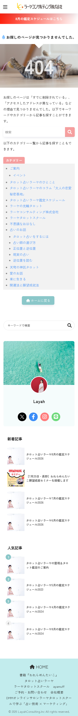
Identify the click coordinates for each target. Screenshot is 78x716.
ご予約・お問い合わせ (31, 692)
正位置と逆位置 (24, 248)
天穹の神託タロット (24, 267)
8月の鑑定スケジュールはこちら (39, 18)
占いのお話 (18, 229)
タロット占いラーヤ (39, 680)
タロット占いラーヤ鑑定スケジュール (37, 200)
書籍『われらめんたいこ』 (39, 675)
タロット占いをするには (31, 236)
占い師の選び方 (24, 242)
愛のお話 (16, 273)
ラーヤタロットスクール (28, 217)
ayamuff (58, 686)
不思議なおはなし (23, 223)
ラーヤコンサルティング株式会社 (34, 212)
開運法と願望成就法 (24, 285)
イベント (19, 175)
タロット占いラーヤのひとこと (32, 182)
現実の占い (21, 254)
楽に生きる (18, 279)
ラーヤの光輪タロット (26, 206)
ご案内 (15, 168)
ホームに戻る (40, 300)
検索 (70, 325)
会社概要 (56, 692)
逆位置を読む (22, 260)
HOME (41, 667)
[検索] (70, 132)
